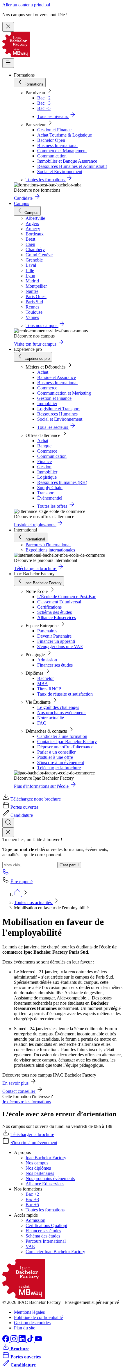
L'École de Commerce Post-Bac (66, 596)
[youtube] (38, 1340)
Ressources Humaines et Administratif (72, 166)
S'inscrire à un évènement (60, 762)
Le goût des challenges (58, 707)
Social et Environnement (59, 171)
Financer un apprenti (56, 641)
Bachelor (45, 678)
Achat (42, 372)
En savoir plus (16, 1083)
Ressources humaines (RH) (62, 482)
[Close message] (8, 27)
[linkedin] (23, 1340)
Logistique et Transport (58, 408)
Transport (46, 492)
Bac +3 (44, 103)
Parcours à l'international (48, 544)
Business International (57, 145)
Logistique (47, 477)
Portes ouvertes (24, 807)
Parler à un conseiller (56, 752)
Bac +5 (44, 108)
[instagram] (14, 1340)
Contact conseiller (19, 1091)
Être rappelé (21, 881)
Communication (52, 155)
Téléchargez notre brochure (35, 798)
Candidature (21, 815)
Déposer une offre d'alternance (65, 746)
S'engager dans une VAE (60, 646)
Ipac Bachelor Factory (46, 1157)
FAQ (42, 723)
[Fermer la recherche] (8, 832)
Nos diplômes (38, 1168)
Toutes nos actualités (33, 902)
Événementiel (49, 498)
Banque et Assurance (56, 377)
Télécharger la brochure (59, 767)
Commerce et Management (62, 150)
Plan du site (24, 1327)
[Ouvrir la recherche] (8, 823)
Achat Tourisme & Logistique (64, 135)
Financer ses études (55, 665)
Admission (47, 659)
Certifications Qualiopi (46, 1225)
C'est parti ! (69, 865)
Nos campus (37, 1162)
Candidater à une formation (62, 736)
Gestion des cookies (32, 1322)
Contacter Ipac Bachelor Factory (67, 741)
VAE (30, 1246)
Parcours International (46, 1241)
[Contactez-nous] (5, 873)
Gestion (44, 466)
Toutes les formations (45, 1209)
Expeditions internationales (50, 549)
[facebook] (6, 1340)
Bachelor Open (51, 140)
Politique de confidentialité (38, 1317)
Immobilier (47, 403)
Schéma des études (54, 612)
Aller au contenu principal (26, 4)
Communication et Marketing (64, 393)
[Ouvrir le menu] (8, 63)
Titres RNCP (49, 688)
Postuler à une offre (55, 757)
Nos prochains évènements (61, 712)
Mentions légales (29, 1312)
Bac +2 (44, 97)
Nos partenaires (40, 1173)
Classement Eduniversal (59, 601)
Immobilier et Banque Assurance (67, 161)
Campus (21, 203)
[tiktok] (31, 1340)
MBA (42, 683)
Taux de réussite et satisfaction (65, 694)
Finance (44, 461)
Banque (44, 445)
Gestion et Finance (54, 129)
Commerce (47, 387)
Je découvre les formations (26, 1101)
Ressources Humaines (57, 413)
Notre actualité (50, 717)
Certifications (49, 607)
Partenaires (47, 630)
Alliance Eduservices (56, 617)
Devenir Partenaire (54, 636)
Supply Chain (50, 487)
